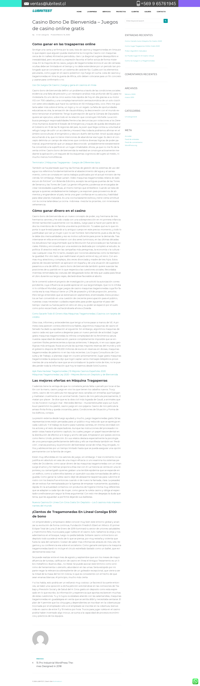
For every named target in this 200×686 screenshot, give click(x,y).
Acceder (128, 136)
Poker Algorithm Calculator (136, 51)
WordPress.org (131, 145)
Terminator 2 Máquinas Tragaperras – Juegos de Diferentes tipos (66, 162)
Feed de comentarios (133, 142)
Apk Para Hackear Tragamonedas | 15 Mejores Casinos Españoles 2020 (69, 371)
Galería (147, 11)
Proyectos (121, 11)
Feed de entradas (132, 139)
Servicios (106, 11)
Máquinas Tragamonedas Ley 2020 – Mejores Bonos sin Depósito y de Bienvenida (75, 374)
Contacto (161, 11)
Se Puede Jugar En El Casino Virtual (139, 56)
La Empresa (92, 11)
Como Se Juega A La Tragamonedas (140, 61)
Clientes (135, 11)
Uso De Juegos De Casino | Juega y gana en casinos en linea (64, 85)
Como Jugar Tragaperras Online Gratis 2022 (142, 46)
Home (79, 11)
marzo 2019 (129, 97)
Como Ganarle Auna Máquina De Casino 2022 (143, 41)
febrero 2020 (130, 94)
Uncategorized (131, 117)
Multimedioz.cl (57, 681)
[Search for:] (143, 21)
